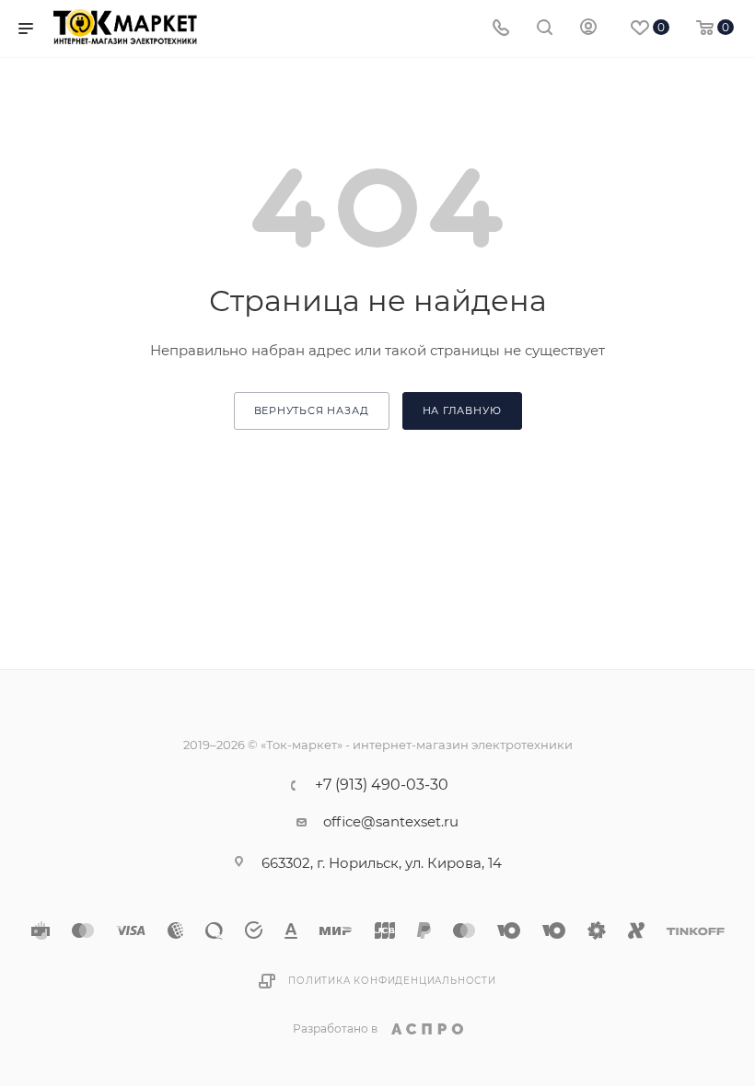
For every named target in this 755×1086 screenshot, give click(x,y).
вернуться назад (311, 410)
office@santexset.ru (391, 821)
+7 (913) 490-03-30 (381, 785)
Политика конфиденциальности (392, 981)
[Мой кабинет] (588, 29)
